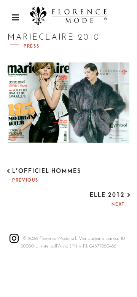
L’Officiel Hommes (46, 171)
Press (31, 46)
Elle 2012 (107, 195)
